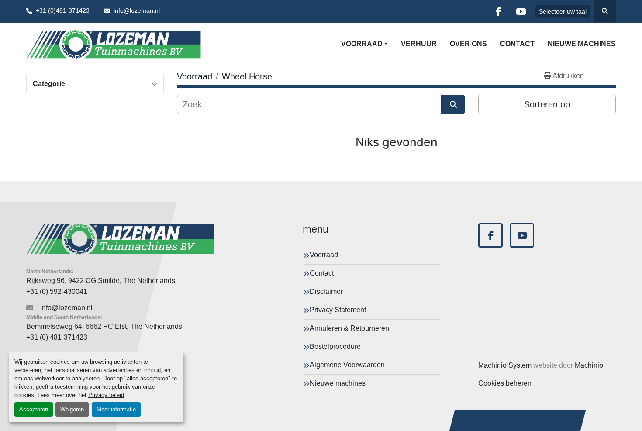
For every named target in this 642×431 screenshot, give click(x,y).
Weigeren (72, 409)
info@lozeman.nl (137, 10)
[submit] (453, 104)
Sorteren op (547, 104)
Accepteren (33, 409)
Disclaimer (326, 291)
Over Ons (468, 44)
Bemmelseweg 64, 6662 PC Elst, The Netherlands (104, 326)
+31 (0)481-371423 (63, 10)
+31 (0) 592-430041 (56, 291)
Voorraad (362, 44)
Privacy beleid (106, 395)
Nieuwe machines (582, 44)
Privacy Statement (338, 310)
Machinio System (505, 365)
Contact (517, 44)
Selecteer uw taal (563, 11)
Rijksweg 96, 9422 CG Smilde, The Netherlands (100, 280)
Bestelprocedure (335, 346)
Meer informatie (116, 409)
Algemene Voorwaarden (347, 365)
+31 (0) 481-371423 (56, 337)
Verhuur (419, 44)
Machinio (589, 365)
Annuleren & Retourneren (349, 328)
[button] (364, 44)
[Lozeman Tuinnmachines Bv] (120, 239)
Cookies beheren (505, 383)
